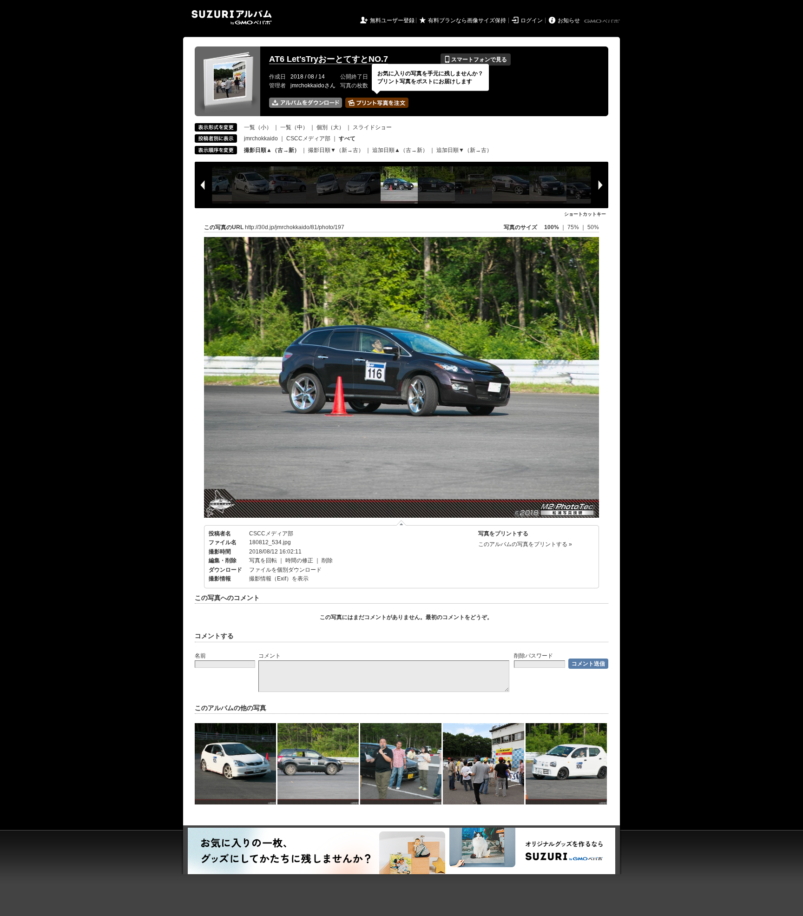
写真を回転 (263, 560)
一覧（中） (294, 127)
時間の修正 (299, 560)
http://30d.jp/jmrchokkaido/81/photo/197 (294, 227)
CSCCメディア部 (308, 138)
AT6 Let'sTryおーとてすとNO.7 (328, 59)
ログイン (531, 20)
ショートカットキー (585, 214)
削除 (327, 560)
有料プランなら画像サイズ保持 (467, 20)
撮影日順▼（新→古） (336, 150)
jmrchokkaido (261, 138)
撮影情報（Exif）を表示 (279, 578)
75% (573, 227)
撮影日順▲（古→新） (272, 150)
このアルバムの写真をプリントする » (525, 544)
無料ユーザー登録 (392, 20)
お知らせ (569, 20)
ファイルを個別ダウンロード (285, 570)
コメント (269, 655)
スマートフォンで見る (475, 59)
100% (551, 227)
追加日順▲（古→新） (400, 150)
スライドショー (372, 127)
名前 (200, 655)
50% (593, 227)
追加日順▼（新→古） (464, 150)
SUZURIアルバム (231, 17)
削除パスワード (533, 655)
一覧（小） (258, 127)
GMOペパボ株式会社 (602, 21)
